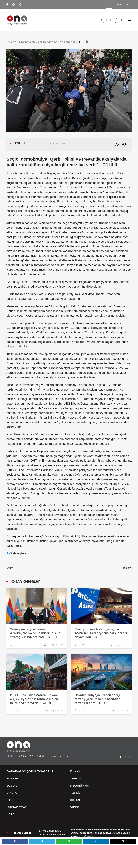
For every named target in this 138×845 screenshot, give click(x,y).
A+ (124, 144)
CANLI (109, 20)
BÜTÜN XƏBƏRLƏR (20, 756)
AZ (109, 4)
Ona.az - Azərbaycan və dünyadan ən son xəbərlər (40, 42)
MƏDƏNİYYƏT (80, 785)
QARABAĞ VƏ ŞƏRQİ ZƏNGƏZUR (29, 771)
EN (119, 4)
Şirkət (40, 756)
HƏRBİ (10, 814)
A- (117, 144)
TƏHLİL (75, 793)
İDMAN (75, 800)
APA (9, 553)
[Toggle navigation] (129, 20)
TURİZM (75, 778)
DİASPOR (13, 793)
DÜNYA (75, 771)
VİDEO (74, 807)
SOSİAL (11, 785)
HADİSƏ (12, 800)
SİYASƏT (12, 778)
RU (129, 4)
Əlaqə (52, 756)
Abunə (64, 756)
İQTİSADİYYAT (16, 807)
